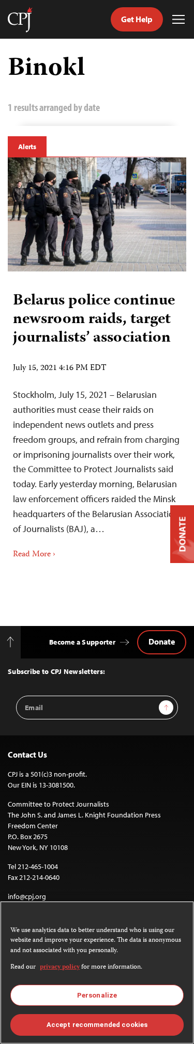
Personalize (97, 995)
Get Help (137, 19)
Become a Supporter (82, 642)
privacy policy (60, 967)
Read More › (34, 554)
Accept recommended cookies (97, 1025)
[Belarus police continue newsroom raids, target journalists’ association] (97, 214)
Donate (161, 641)
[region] (97, 972)
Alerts (27, 146)
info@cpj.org (27, 896)
